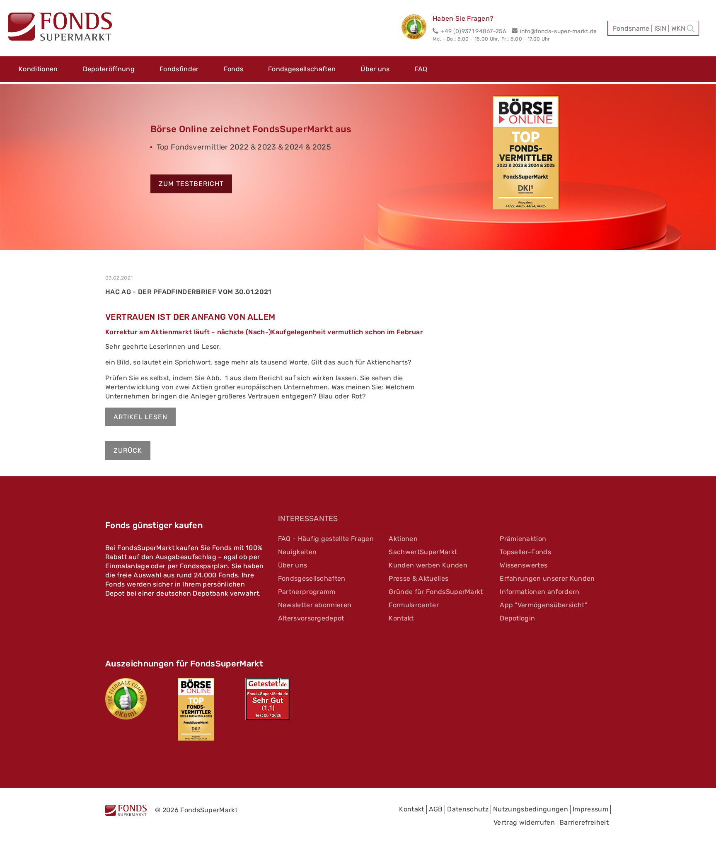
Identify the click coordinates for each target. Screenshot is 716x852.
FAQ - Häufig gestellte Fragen (326, 539)
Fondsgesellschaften (302, 69)
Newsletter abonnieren (315, 605)
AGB (436, 809)
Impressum (590, 809)
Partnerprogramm (307, 592)
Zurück (128, 450)
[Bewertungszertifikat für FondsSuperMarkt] (417, 28)
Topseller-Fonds (525, 552)
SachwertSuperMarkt (423, 552)
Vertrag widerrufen (524, 822)
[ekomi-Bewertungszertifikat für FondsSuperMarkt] (126, 698)
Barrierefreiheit (584, 822)
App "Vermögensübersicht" (543, 605)
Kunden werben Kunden (428, 565)
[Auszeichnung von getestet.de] (267, 699)
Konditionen (38, 69)
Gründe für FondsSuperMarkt (436, 592)
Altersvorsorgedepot (311, 618)
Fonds (234, 69)
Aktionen (403, 539)
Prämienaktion (523, 539)
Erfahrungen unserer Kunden (547, 578)
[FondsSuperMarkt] (60, 27)
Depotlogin (517, 618)
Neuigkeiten (297, 552)
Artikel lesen (140, 417)
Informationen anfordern (539, 592)
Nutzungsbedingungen (530, 809)
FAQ (421, 69)
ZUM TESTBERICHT (191, 184)
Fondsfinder (179, 69)
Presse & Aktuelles (418, 578)
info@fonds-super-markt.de (558, 31)
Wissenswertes (523, 565)
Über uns (375, 69)
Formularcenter (413, 605)
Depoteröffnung (109, 69)
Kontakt (401, 618)
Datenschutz (468, 809)
